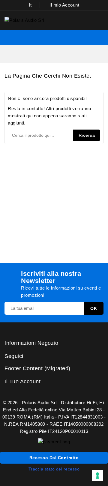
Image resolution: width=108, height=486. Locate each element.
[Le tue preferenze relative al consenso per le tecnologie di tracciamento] (97, 475)
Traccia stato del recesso (54, 469)
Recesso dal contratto (54, 457)
